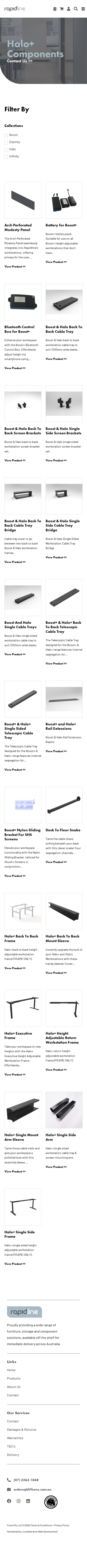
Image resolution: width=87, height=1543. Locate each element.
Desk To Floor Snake (63, 830)
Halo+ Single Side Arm (61, 1137)
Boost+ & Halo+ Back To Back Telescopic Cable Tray (63, 627)
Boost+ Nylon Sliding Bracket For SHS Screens (22, 834)
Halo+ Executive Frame (18, 1035)
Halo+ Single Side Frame (19, 1234)
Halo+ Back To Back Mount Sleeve (62, 938)
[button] (75, 9)
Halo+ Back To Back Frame (21, 938)
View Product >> (15, 266)
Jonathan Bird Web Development (40, 1531)
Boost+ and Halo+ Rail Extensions (61, 726)
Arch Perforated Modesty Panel (18, 227)
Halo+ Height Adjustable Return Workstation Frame (62, 1038)
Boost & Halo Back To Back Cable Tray (64, 329)
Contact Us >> (20, 61)
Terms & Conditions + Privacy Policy (50, 1525)
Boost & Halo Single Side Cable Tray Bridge (63, 525)
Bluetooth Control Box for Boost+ (19, 329)
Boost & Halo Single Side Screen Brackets (63, 431)
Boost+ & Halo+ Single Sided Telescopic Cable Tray (18, 731)
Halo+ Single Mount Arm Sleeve (21, 1137)
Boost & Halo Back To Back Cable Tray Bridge (22, 525)
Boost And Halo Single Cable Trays (20, 624)
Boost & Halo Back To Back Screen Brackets (22, 431)
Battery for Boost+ (61, 225)
